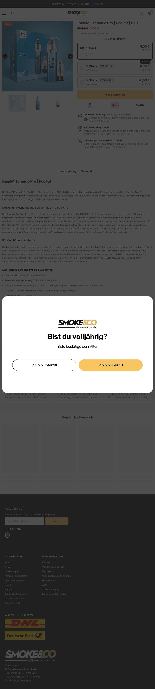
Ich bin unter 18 (44, 365)
